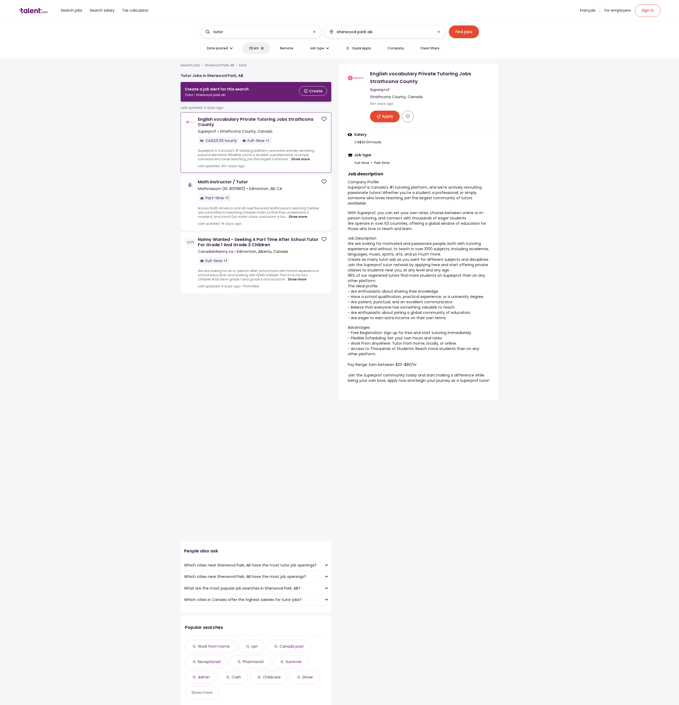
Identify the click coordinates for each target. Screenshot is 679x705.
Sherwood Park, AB (219, 65)
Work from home (214, 646)
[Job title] (256, 32)
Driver (307, 677)
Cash (236, 677)
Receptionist (209, 661)
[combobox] (260, 32)
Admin (204, 677)
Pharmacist (253, 661)
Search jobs (190, 65)
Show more (300, 159)
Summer (294, 661)
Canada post (292, 646)
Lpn (254, 646)
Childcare (272, 677)
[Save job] (324, 119)
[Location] (380, 32)
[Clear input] (314, 32)
